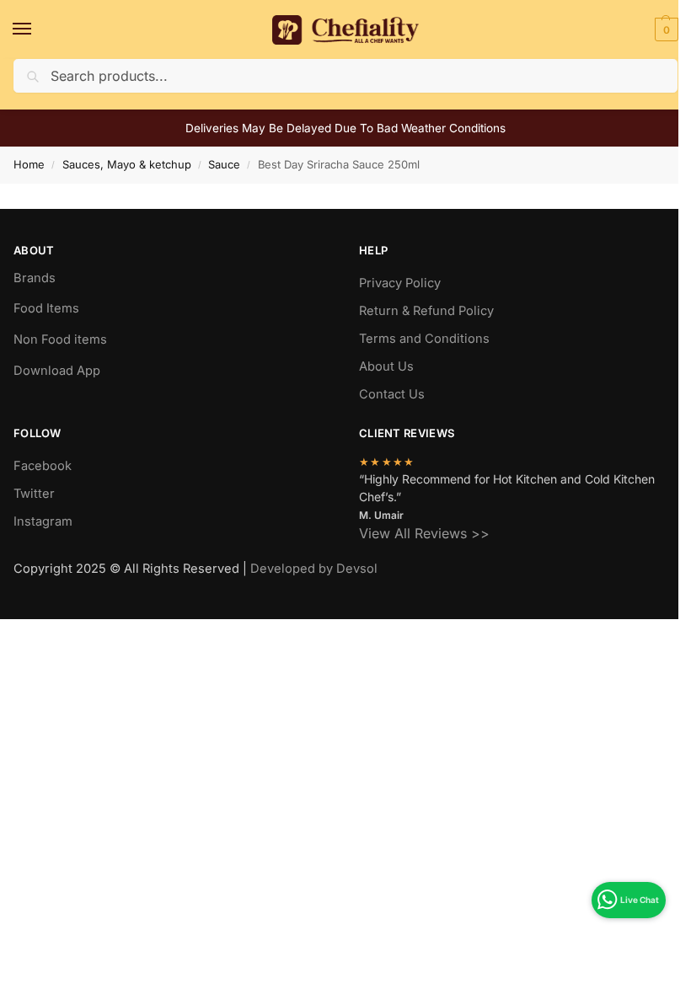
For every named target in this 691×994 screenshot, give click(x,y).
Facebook (42, 465)
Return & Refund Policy (426, 310)
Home (29, 164)
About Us (386, 366)
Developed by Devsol (314, 568)
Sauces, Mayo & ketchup (126, 164)
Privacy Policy (400, 283)
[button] (664, 29)
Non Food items (61, 339)
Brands (34, 278)
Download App (56, 370)
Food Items (46, 308)
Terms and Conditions (424, 338)
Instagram (42, 521)
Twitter (34, 493)
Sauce (224, 164)
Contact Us (392, 394)
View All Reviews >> (424, 533)
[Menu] (38, 29)
